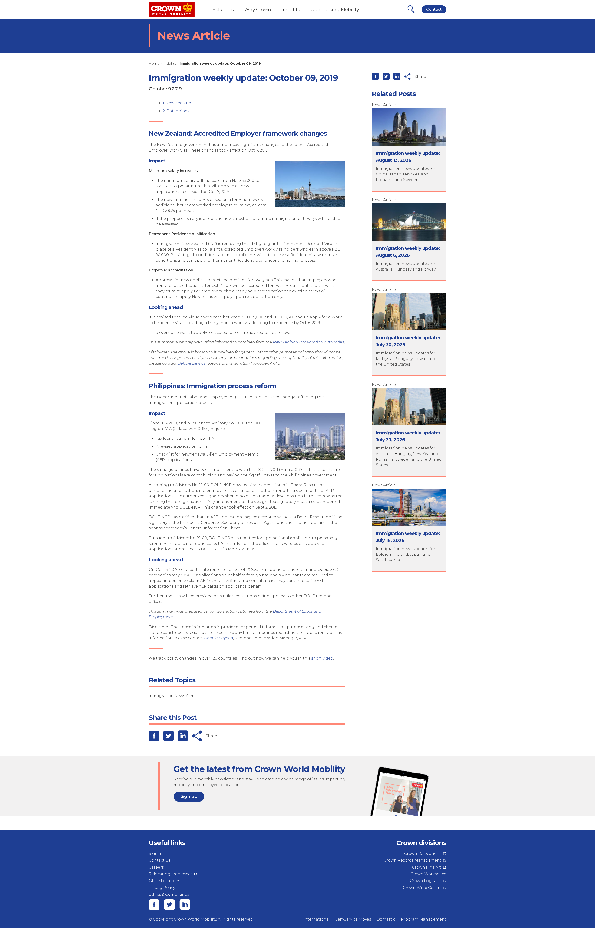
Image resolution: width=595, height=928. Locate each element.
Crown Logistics (425, 880)
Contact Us (159, 860)
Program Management (423, 919)
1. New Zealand (177, 103)
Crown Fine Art (426, 867)
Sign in (156, 853)
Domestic (386, 919)
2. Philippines (176, 111)
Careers (156, 867)
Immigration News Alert (172, 696)
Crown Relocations (422, 853)
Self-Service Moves (353, 919)
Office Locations (164, 880)
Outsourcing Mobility (335, 9)
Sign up (189, 796)
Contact (434, 9)
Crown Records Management (412, 860)
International (317, 919)
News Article (384, 105)
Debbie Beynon (192, 363)
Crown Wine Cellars (422, 887)
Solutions (223, 9)
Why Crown (257, 9)
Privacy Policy (162, 887)
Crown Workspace (428, 874)
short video (322, 658)
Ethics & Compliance (169, 894)
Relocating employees (170, 874)
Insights (290, 9)
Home (154, 63)
